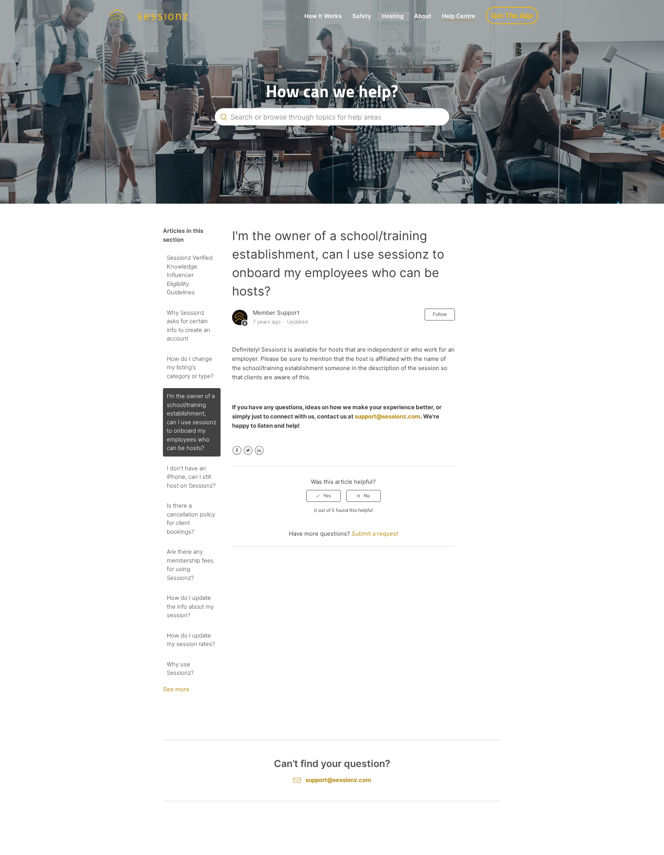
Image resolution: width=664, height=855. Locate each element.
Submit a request (375, 533)
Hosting (392, 16)
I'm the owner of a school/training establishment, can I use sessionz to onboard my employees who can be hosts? (191, 422)
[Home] (149, 15)
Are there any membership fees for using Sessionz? (190, 564)
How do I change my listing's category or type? (190, 367)
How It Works (323, 16)
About (422, 16)
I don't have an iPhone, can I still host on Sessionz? (191, 477)
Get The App (512, 16)
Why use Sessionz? (180, 669)
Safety (361, 16)
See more (176, 689)
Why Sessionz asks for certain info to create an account (188, 325)
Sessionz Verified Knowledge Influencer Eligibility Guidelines (189, 275)
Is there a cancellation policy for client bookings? (191, 518)
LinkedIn (259, 450)
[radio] (323, 495)
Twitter (248, 450)
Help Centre (458, 16)
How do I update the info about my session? (190, 606)
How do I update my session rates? (191, 640)
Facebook (237, 450)
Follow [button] (440, 314)
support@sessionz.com (387, 416)
